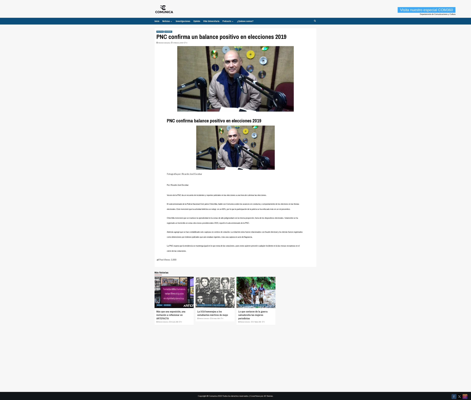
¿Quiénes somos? (245, 21)
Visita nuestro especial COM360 (426, 10)
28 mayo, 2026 (216, 318)
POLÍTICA (160, 31)
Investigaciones (183, 21)
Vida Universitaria (211, 21)
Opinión (196, 21)
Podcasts (226, 21)
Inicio (157, 21)
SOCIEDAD (168, 31)
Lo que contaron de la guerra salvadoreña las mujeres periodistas (253, 315)
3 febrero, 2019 (178, 43)
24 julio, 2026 (174, 322)
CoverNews (255, 396)
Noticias (166, 21)
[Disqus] (235, 357)
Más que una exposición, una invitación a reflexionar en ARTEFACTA (170, 315)
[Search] (314, 21)
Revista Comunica (164, 43)
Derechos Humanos (245, 305)
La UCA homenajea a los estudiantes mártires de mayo (212, 313)
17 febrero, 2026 (257, 322)
